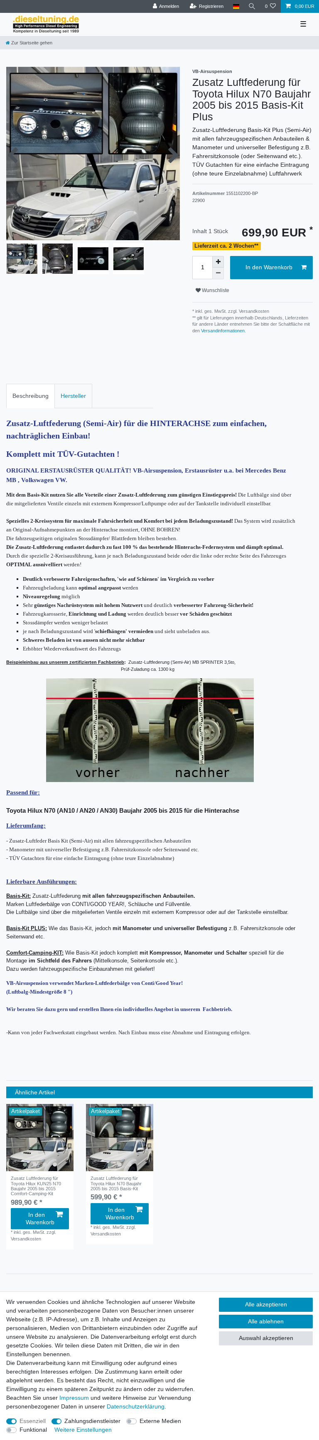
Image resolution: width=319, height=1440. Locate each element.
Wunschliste (215, 290)
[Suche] (252, 6)
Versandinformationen (223, 330)
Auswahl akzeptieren (266, 1338)
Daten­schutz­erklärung (135, 1406)
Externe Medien (160, 1421)
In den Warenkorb (268, 267)
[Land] (235, 6)
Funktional (33, 1429)
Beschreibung (30, 395)
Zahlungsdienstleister (92, 1421)
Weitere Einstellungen (83, 1429)
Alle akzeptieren (266, 1304)
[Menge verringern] (218, 273)
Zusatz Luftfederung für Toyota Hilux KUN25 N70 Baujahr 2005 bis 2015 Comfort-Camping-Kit (36, 1186)
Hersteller (73, 395)
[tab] (30, 396)
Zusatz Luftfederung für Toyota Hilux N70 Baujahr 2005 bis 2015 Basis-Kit (116, 1183)
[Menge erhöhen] (218, 262)
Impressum (74, 1397)
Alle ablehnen (266, 1321)
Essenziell (33, 1421)
